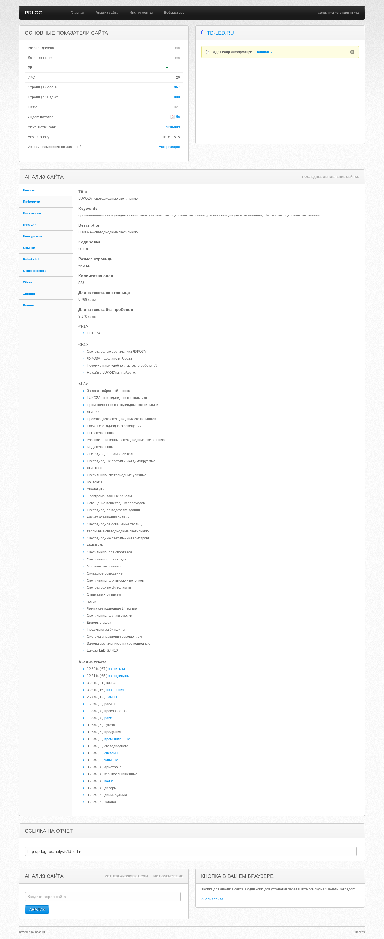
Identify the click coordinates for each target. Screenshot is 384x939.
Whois (27, 282)
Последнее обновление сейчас (330, 177)
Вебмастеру (174, 13)
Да (177, 117)
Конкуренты (32, 236)
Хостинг (29, 293)
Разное (28, 305)
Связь (322, 12)
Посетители (32, 213)
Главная (77, 13)
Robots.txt (31, 259)
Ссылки (29, 247)
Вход (355, 12)
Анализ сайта (107, 13)
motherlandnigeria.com (126, 876)
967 (177, 87)
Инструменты (141, 13)
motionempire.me (168, 876)
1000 (176, 97)
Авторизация (169, 147)
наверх (360, 931)
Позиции (30, 224)
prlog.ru (40, 931)
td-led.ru (220, 33)
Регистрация (339, 12)
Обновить (264, 52)
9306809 (173, 127)
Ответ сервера (34, 270)
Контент (29, 190)
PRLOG (33, 12)
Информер (31, 201)
